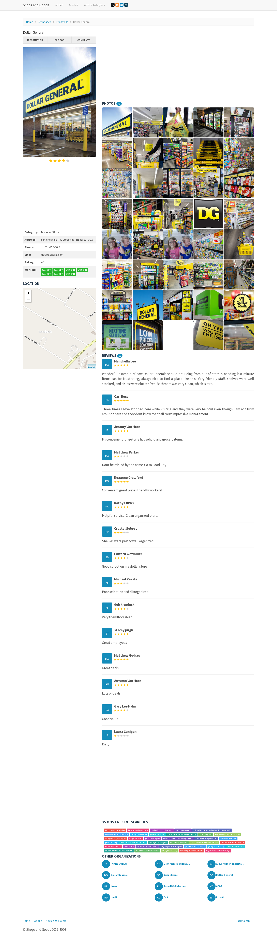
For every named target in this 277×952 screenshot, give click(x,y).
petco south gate (152, 838)
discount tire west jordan (232, 842)
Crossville (62, 22)
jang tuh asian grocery (138, 830)
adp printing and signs (115, 838)
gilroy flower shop (216, 846)
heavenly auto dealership (191, 850)
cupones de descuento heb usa (204, 842)
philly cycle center (139, 834)
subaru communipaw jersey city (181, 834)
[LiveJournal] (126, 5)
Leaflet (91, 367)
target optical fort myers (171, 846)
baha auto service (113, 846)
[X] (113, 5)
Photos (59, 40)
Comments (83, 40)
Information (35, 40)
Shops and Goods (36, 5)
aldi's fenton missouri (147, 846)
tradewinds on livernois (161, 830)
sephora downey (183, 830)
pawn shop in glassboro (206, 838)
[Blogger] (117, 5)
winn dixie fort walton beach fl (118, 850)
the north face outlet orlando (133, 842)
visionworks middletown (116, 834)
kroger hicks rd (135, 838)
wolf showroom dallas (115, 830)
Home (29, 22)
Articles (73, 5)
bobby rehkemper (228, 838)
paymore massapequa (195, 846)
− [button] (28, 299)
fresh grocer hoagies (158, 842)
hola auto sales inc (236, 846)
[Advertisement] (59, 195)
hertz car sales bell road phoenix (177, 838)
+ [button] (28, 293)
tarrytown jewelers (178, 842)
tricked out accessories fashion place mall (212, 830)
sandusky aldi (206, 834)
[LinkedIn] (121, 5)
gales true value (157, 834)
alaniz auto (129, 846)
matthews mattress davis (147, 850)
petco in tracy (111, 842)
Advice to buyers (94, 5)
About (59, 5)
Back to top (243, 921)
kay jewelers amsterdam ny (227, 834)
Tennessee (45, 22)
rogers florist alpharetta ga (218, 850)
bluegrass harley (169, 850)
